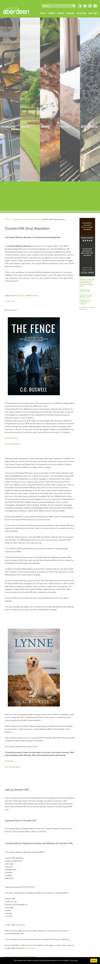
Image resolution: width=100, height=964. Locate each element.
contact (51, 13)
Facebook (34, 295)
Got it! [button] (94, 960)
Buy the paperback (12, 767)
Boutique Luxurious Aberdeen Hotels (86, 296)
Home (7, 219)
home (43, 13)
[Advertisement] (50, 196)
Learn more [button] (74, 960)
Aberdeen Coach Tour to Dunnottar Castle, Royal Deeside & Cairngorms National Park (87, 282)
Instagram (20, 295)
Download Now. (11, 438)
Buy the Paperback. (13, 444)
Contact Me (10, 301)
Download (9, 761)
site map (92, 13)
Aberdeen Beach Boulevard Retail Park (20, 957)
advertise (81, 13)
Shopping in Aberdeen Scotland (26, 219)
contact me (29, 948)
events (60, 13)
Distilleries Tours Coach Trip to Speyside (85, 302)
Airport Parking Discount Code (84, 290)
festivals (70, 13)
